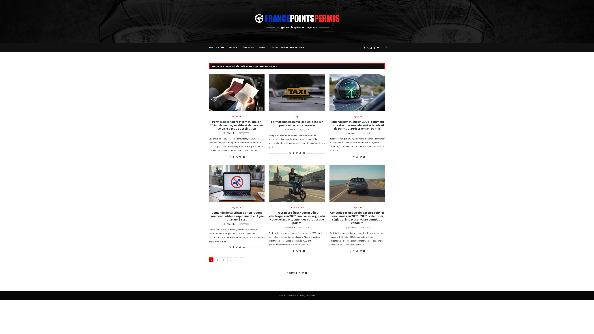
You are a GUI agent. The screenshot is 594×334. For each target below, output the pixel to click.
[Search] (385, 47)
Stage (262, 47)
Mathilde (231, 133)
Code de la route (215, 47)
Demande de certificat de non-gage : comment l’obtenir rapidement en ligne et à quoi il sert (237, 216)
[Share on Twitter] (237, 157)
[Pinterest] (374, 47)
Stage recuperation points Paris (286, 47)
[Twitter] (367, 47)
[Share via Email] (244, 157)
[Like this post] (230, 157)
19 (236, 259)
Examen (233, 47)
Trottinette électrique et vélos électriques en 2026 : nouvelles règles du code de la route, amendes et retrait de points (297, 218)
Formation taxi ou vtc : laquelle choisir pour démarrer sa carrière (297, 123)
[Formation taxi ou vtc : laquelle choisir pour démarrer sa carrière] (297, 92)
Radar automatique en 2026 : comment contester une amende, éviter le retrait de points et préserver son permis (357, 125)
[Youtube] (378, 47)
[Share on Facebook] (233, 157)
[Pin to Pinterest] (240, 157)
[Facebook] (364, 47)
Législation (247, 47)
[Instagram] (371, 47)
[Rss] (381, 47)
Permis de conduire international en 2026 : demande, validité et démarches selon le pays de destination (236, 125)
